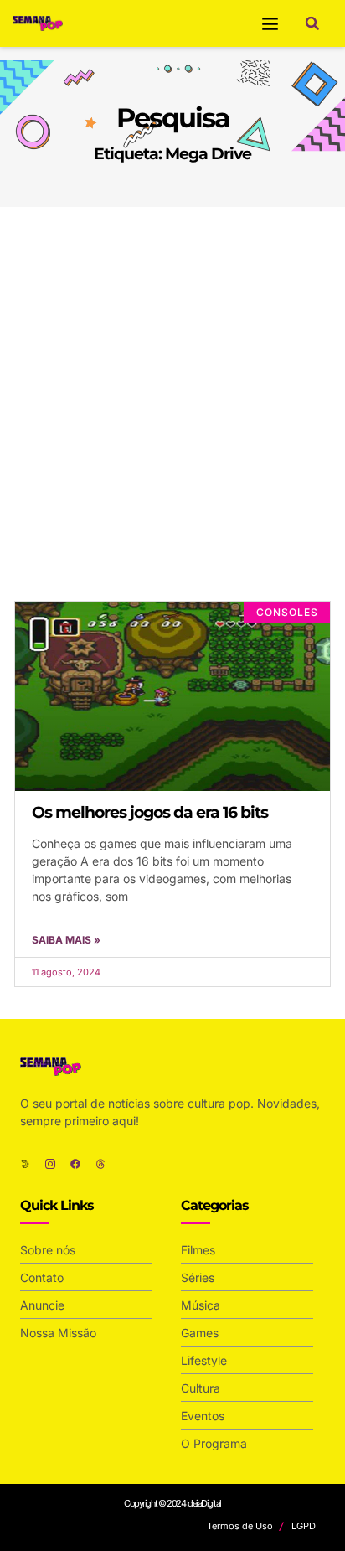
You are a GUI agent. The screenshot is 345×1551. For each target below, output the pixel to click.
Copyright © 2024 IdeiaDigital (172, 1503)
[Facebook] (75, 1164)
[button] (270, 23)
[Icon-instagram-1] (50, 1164)
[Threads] (100, 1164)
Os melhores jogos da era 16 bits (150, 812)
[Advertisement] (172, 388)
